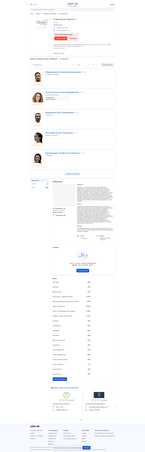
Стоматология (57, 25)
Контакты (33, 438)
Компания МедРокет (36, 430)
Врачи (84, 438)
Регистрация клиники (70, 438)
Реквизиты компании (36, 436)
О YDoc (32, 433)
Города (84, 433)
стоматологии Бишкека (68, 388)
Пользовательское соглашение (104, 433)
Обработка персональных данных (105, 436)
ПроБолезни (52, 438)
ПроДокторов (52, 433)
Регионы (84, 436)
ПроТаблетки (52, 436)
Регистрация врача (69, 436)
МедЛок (50, 444)
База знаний (67, 433)
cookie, (65, 448)
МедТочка (51, 441)
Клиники (84, 441)
